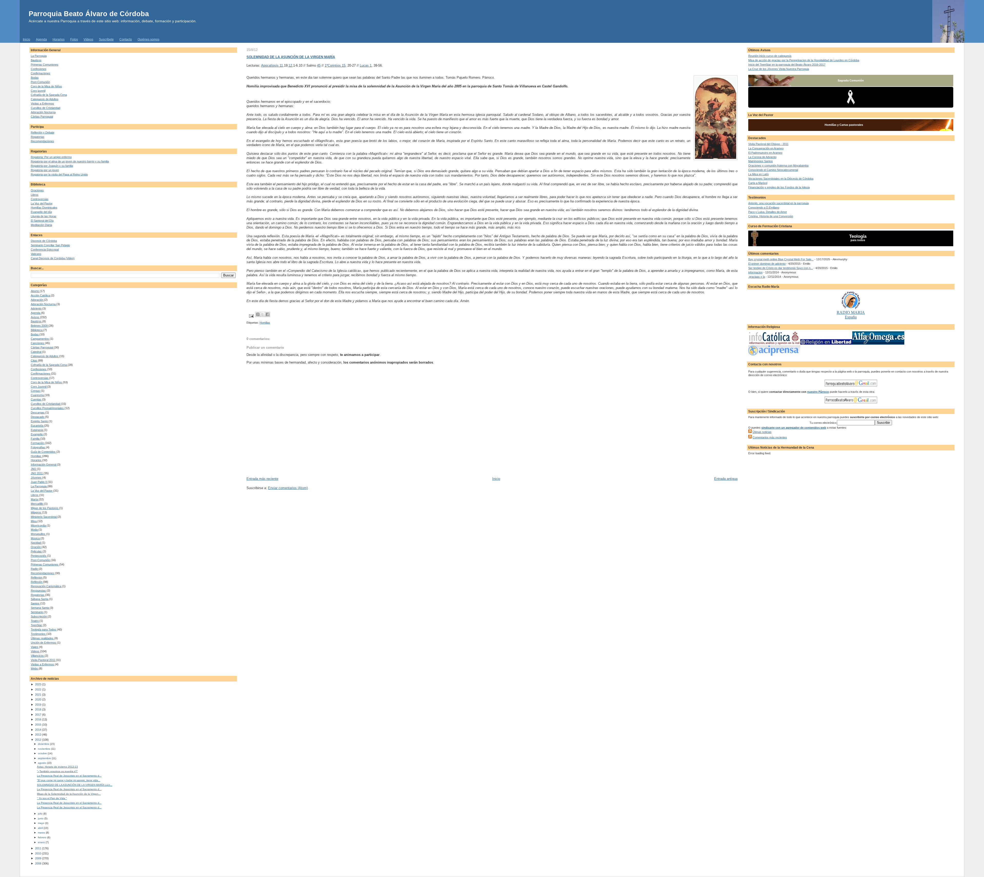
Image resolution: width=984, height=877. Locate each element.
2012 (38, 739)
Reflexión (37, 581)
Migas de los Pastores (45, 508)
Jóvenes (36, 477)
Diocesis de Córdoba (44, 240)
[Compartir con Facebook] (267, 314)
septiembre (45, 758)
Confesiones (38, 68)
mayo (41, 823)
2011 (38, 848)
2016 (38, 719)
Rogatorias (37, 136)
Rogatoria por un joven (45, 170)
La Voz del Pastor (42, 203)
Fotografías (38, 447)
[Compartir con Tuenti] (257, 314)
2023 (38, 684)
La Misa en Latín (758, 174)
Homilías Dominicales (44, 207)
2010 (38, 853)
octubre (43, 753)
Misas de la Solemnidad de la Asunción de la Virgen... (69, 793)
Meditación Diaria (41, 224)
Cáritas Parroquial (42, 116)
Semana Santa (40, 607)
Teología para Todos (44, 629)
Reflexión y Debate (42, 132)
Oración (36, 547)
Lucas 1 (366, 65)
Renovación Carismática (46, 586)
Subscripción (39, 616)
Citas (34, 360)
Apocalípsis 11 (272, 65)
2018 (38, 709)
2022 (38, 689)
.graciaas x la (756, 276)
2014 (38, 729)
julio (40, 813)
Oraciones (37, 190)
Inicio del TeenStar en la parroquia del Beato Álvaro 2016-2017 (786, 64)
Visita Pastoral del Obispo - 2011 (768, 144)
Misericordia (39, 525)
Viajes (35, 646)
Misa (34, 521)
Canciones (38, 343)
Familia (35, 438)
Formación (38, 443)
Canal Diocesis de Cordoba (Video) (53, 258)
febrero (42, 837)
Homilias (36, 456)
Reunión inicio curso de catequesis (770, 55)
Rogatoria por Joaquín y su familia (52, 165)
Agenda (41, 39)
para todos (857, 240)
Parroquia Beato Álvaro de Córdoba (89, 14)
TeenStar (37, 625)
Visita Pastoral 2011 (43, 660)
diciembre (44, 743)
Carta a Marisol (757, 182)
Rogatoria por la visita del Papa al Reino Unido (59, 174)
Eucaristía (37, 425)
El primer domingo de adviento (767, 263)
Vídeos (88, 39)
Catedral (36, 351)
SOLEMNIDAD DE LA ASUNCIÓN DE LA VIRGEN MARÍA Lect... (74, 784)
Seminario (37, 612)
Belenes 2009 (39, 325)
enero (42, 842)
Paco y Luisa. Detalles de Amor (767, 211)
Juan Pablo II (39, 481)
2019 (38, 704)
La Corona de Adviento (762, 157)
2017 (38, 714)
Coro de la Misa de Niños (46, 86)
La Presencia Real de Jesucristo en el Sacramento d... (69, 775)
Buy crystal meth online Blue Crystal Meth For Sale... (781, 259)
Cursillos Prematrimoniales (48, 408)
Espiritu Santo (40, 421)
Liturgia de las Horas (43, 216)
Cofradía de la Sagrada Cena (49, 94)
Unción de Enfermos (44, 642)
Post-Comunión (40, 82)
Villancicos (38, 655)
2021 (38, 694)
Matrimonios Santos (760, 161)
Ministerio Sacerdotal (44, 516)
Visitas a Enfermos (42, 103)
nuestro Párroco (818, 391)
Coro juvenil (38, 90)
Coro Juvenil (39, 386)
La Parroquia (39, 55)
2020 (38, 699)
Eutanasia (37, 429)
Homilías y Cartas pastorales (844, 124)
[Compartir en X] (262, 314)
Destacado (38, 416)
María (35, 499)
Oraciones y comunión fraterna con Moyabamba (778, 165)
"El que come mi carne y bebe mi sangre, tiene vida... (68, 780)
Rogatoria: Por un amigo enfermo (51, 157)
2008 (38, 863)
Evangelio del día (41, 211)
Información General (44, 464)
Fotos (74, 39)
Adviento (36, 308)
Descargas (38, 412)
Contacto (125, 39)
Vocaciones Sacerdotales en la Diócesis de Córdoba (780, 178)
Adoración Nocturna (43, 112)
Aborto (35, 291)
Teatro (35, 620)
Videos (35, 651)
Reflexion (37, 577)
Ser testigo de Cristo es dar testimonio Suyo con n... (780, 268)
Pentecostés (39, 555)
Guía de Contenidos (43, 451)
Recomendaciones (42, 141)
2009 (38, 858)
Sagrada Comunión (851, 80)
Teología (857, 236)
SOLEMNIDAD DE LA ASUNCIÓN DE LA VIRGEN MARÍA (291, 57)
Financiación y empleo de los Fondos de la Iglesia (779, 187)
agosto (42, 762)
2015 (38, 724)
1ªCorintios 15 (335, 65)
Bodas (35, 77)
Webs (35, 668)
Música (35, 538)
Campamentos (40, 338)
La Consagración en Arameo (766, 148)
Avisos (35, 317)
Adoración (37, 299)
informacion (755, 272)
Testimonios (38, 633)
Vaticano (36, 253)
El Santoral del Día (42, 220)
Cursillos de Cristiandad (45, 107)
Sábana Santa (40, 599)
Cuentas (36, 399)
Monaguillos (38, 533)
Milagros (36, 512)
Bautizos (36, 60)
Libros (34, 194)
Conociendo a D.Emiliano (763, 207)
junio (41, 818)
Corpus (36, 390)
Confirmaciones (40, 73)
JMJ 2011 (37, 473)
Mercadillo (37, 503)
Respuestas (39, 590)
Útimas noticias (762, 432)
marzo (42, 832)
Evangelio (37, 434)
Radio (35, 568)
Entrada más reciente (262, 479)
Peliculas (37, 551)
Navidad (36, 542)
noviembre (44, 748)
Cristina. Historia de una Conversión (770, 216)
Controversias (39, 199)
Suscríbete (106, 39)
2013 (38, 734)
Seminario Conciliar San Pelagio (50, 245)
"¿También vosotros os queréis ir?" (57, 771)
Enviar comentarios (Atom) (288, 488)
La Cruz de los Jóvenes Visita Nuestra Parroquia (778, 68)
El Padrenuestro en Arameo (765, 152)
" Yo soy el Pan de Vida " (52, 798)
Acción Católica (41, 295)
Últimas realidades (42, 638)
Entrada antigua (725, 479)
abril (41, 828)
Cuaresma (38, 395)
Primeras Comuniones (44, 64)
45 (319, 65)
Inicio (26, 39)
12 (290, 65)
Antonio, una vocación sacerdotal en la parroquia (778, 203)
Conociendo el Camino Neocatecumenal (773, 169)
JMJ (34, 468)
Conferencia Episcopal (45, 249)
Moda (34, 529)
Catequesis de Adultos (44, 99)
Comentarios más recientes (770, 437)
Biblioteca (37, 330)
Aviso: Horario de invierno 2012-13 (57, 766)
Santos (35, 603)
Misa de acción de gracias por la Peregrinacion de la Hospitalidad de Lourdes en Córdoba (803, 60)
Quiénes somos (148, 39)
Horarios (59, 39)
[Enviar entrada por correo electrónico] (251, 315)
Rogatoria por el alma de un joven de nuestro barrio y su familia (70, 161)
